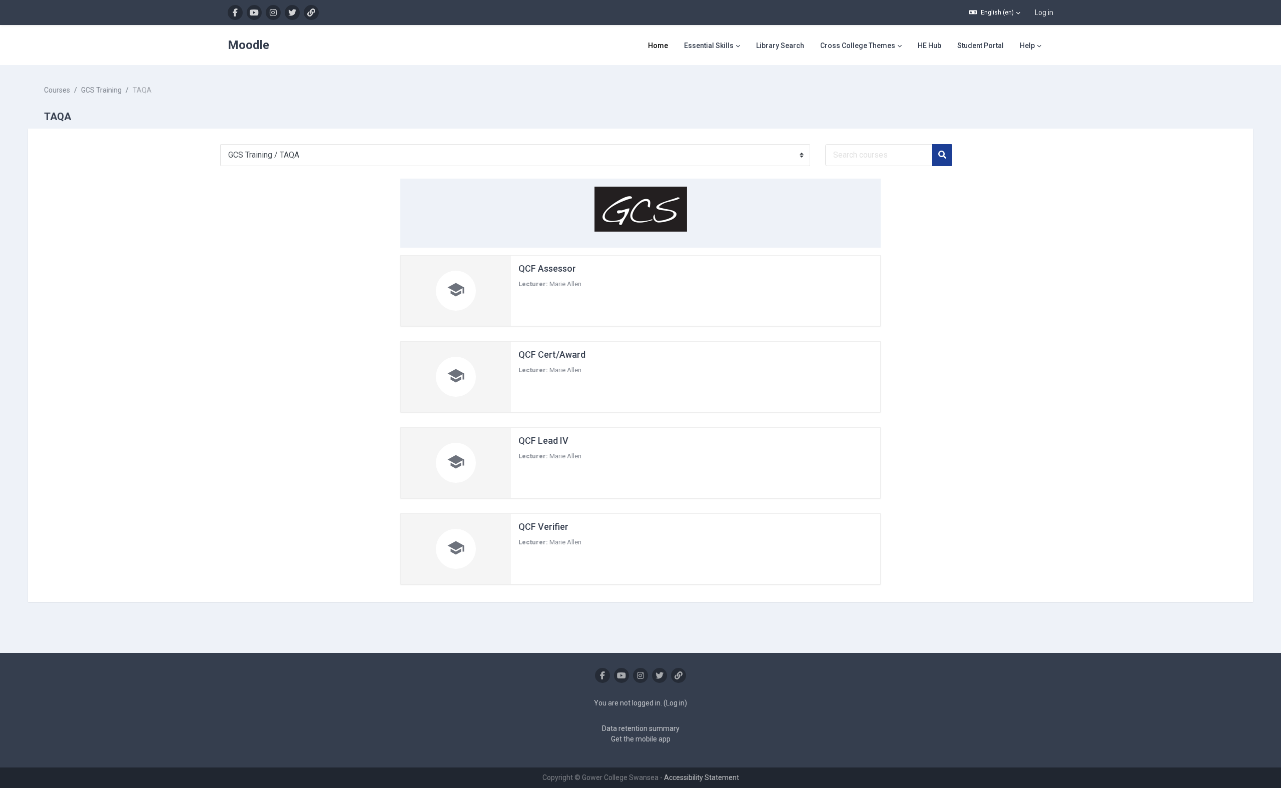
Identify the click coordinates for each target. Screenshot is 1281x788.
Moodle (248, 45)
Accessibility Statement (701, 777)
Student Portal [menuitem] (980, 46)
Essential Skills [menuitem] (709, 46)
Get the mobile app (641, 739)
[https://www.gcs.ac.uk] (311, 12)
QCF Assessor (547, 268)
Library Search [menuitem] (780, 46)
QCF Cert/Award (551, 354)
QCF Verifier (543, 526)
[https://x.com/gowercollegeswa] (292, 12)
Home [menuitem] (658, 46)
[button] (995, 13)
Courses (57, 90)
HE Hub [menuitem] (929, 46)
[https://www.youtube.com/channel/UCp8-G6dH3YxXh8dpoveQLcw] (254, 12)
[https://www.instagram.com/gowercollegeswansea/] (273, 12)
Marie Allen (565, 284)
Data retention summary (641, 728)
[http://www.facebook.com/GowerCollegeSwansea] (235, 12)
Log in (1044, 13)
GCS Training (101, 90)
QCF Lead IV (543, 440)
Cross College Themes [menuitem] (857, 46)
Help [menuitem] (1027, 46)
